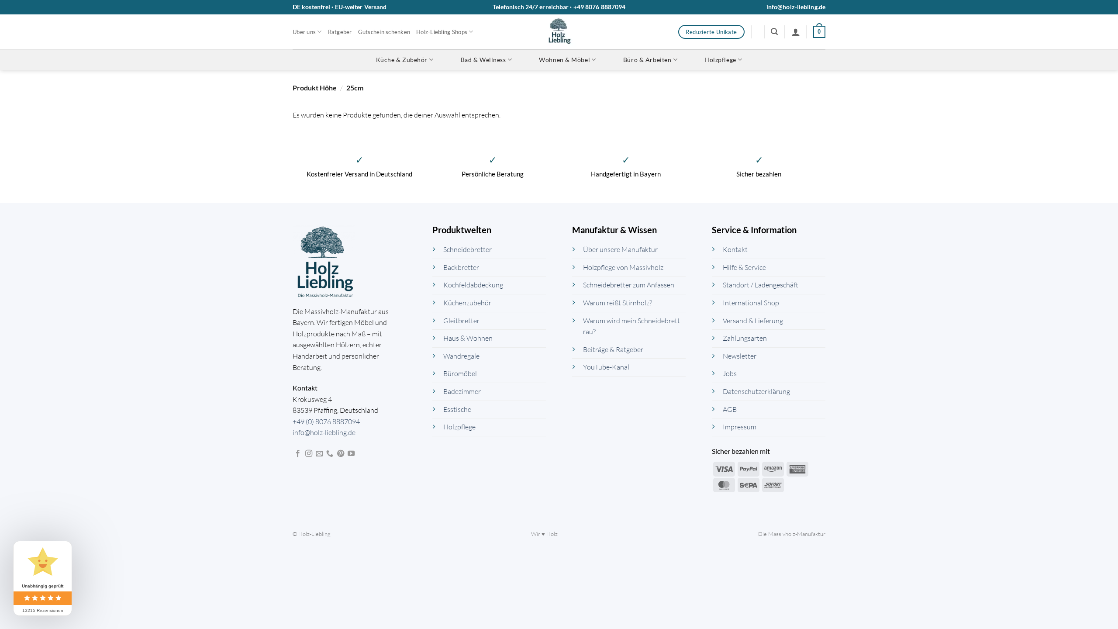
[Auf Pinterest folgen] (340, 454)
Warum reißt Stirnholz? (617, 302)
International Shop (751, 302)
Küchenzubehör (467, 302)
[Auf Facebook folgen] (297, 454)
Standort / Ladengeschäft (760, 284)
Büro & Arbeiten (647, 59)
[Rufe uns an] (329, 454)
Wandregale (461, 356)
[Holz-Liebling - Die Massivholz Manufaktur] (559, 31)
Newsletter (739, 356)
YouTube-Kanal (606, 367)
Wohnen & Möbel (564, 59)
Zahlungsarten (745, 338)
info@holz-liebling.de (795, 6)
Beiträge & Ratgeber (613, 349)
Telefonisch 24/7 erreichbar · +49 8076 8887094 (559, 6)
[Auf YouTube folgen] (351, 454)
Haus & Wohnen (468, 338)
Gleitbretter (461, 320)
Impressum (739, 426)
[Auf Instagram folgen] (308, 454)
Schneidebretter (467, 249)
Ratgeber (340, 31)
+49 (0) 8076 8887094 (326, 421)
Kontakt (735, 249)
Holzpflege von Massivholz (623, 267)
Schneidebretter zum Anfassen (628, 284)
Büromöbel (460, 373)
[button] (774, 31)
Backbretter (461, 267)
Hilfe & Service (744, 267)
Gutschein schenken (384, 31)
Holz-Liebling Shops (441, 31)
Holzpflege (720, 59)
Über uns (304, 31)
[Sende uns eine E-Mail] (319, 454)
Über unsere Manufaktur (620, 249)
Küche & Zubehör (402, 59)
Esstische (457, 409)
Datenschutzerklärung (756, 391)
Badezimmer (462, 391)
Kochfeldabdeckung (473, 284)
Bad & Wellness (483, 59)
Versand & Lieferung (753, 320)
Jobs (730, 373)
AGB (730, 409)
